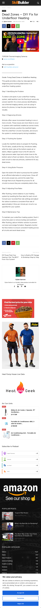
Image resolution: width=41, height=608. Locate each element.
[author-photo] (20, 277)
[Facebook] (4, 26)
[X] (9, 26)
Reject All (21, 603)
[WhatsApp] (18, 26)
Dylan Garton (8, 21)
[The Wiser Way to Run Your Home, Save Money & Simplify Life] (7, 537)
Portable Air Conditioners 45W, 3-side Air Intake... (23, 422)
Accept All (20, 593)
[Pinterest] (13, 26)
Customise (20, 598)
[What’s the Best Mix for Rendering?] (7, 526)
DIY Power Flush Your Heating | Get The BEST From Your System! (10, 257)
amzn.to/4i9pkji (9, 59)
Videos (9, 8)
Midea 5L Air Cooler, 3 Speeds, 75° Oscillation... (23, 411)
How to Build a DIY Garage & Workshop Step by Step (30, 256)
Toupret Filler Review (21, 513)
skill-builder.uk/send (11, 67)
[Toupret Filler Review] (7, 516)
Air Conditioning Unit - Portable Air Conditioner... (23, 434)
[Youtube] (26, 286)
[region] (20, 591)
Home (3, 8)
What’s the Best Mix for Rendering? (26, 523)
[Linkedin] (19, 286)
